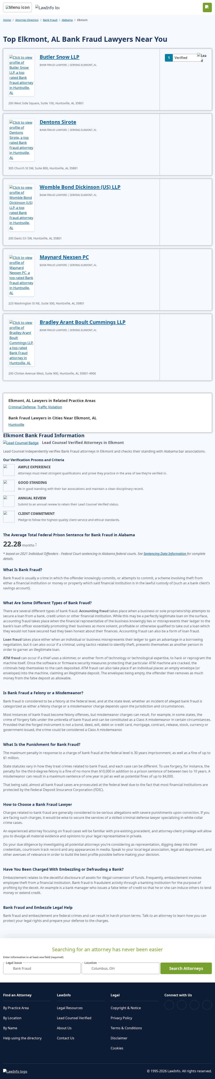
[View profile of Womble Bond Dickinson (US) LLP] (21, 207)
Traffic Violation (49, 407)
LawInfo (64, 995)
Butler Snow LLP (59, 56)
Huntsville (16, 424)
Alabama (67, 20)
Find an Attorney (17, 995)
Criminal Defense (22, 407)
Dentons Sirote (58, 122)
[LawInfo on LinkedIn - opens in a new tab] (207, 1005)
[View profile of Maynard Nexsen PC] (21, 275)
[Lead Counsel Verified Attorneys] (21, 442)
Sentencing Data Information (165, 553)
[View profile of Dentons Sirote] (21, 139)
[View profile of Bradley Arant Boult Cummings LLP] (21, 342)
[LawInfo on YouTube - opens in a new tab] (194, 1005)
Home (7, 20)
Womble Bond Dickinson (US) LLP (80, 187)
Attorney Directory (27, 20)
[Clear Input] (75, 968)
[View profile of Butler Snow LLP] (21, 74)
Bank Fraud (50, 20)
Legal (115, 995)
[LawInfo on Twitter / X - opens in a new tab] (181, 1005)
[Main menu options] (17, 7)
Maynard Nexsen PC (64, 257)
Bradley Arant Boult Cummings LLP (83, 322)
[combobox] (42, 968)
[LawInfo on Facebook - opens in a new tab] (169, 1005)
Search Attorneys (186, 968)
